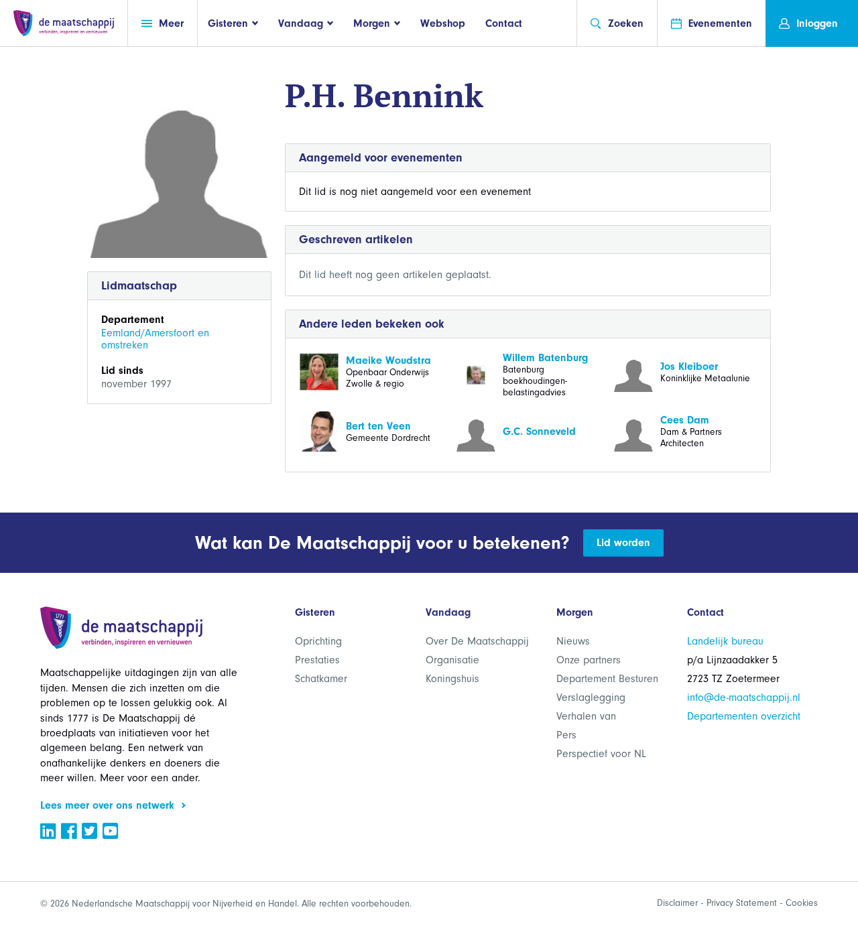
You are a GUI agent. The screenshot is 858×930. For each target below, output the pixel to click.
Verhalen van (586, 716)
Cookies (802, 903)
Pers (566, 735)
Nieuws (573, 641)
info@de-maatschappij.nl (743, 697)
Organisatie (452, 660)
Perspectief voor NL (601, 754)
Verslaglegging (590, 697)
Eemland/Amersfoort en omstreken (155, 339)
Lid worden (623, 543)
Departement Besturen (607, 679)
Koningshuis (452, 679)
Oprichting (318, 641)
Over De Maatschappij (477, 641)
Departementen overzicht (743, 716)
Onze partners (588, 660)
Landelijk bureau (725, 641)
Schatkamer (321, 679)
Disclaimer (677, 903)
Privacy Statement (742, 903)
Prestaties (317, 660)
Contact (503, 23)
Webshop (442, 23)
